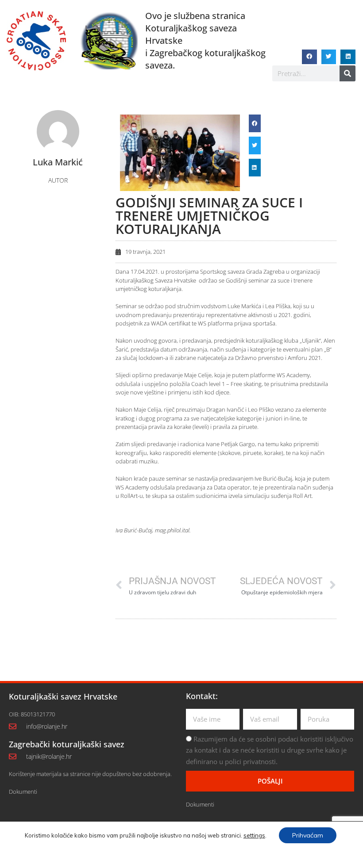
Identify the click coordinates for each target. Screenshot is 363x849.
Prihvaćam (307, 835)
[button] (309, 57)
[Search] (347, 73)
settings (254, 835)
